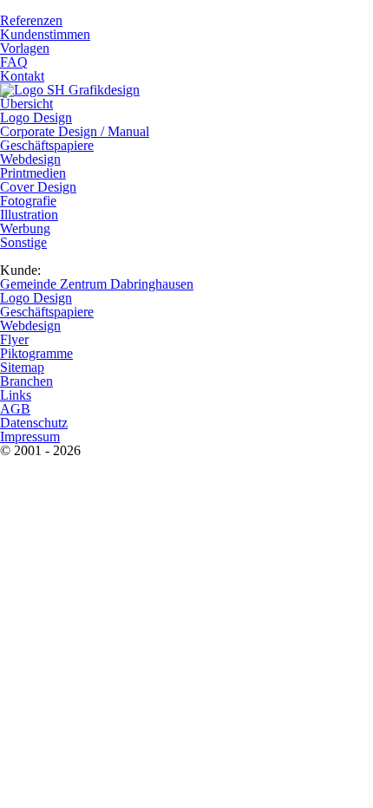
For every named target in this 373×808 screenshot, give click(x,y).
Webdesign (30, 159)
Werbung (25, 228)
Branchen (26, 381)
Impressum (30, 436)
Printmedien (33, 173)
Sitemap (22, 367)
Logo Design (36, 117)
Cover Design (38, 186)
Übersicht (26, 103)
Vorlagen (24, 48)
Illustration (29, 214)
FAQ (14, 62)
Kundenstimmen (45, 34)
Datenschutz (34, 422)
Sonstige (23, 242)
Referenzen (31, 20)
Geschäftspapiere (47, 145)
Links (15, 395)
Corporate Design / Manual (74, 131)
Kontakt (22, 75)
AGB (15, 408)
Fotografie (28, 200)
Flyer (14, 339)
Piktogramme (36, 353)
